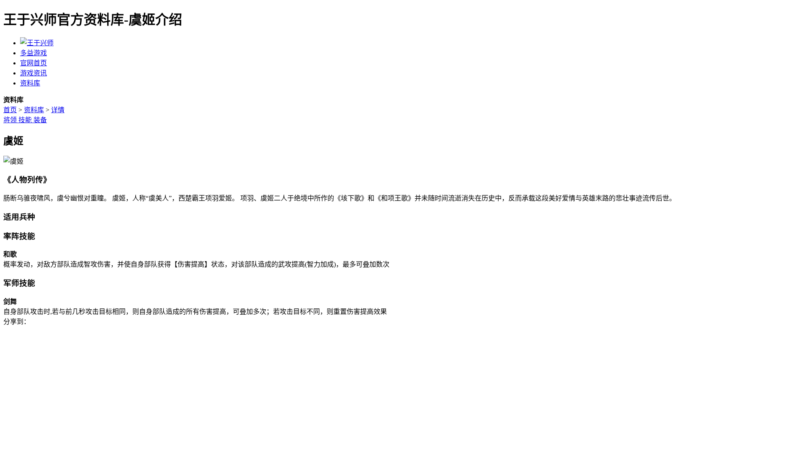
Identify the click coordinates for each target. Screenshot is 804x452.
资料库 (30, 83)
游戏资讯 (33, 73)
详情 (57, 109)
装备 (40, 119)
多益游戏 (33, 52)
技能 (26, 119)
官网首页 (33, 63)
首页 (10, 109)
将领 (10, 119)
